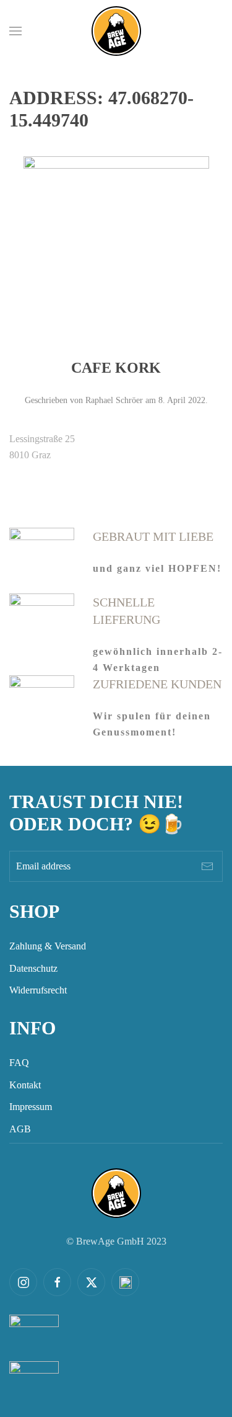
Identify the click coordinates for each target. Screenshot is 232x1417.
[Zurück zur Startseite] (116, 31)
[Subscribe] (207, 866)
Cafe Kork (116, 368)
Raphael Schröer (114, 400)
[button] (15, 31)
